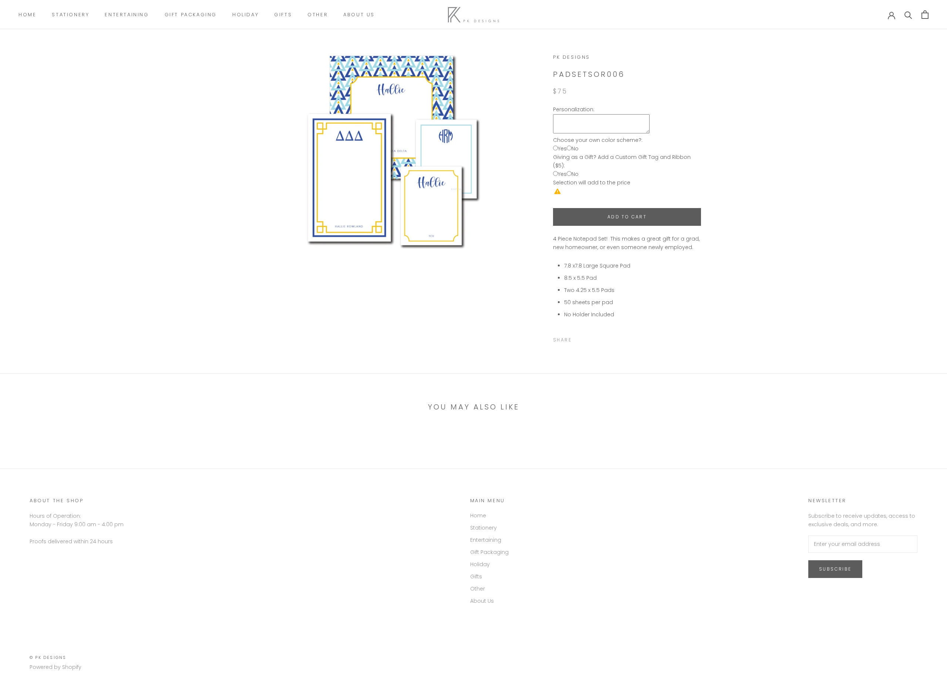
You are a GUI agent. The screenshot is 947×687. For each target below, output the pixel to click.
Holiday (245, 14)
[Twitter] (588, 338)
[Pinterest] (598, 338)
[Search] (908, 14)
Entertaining (127, 14)
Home (27, 14)
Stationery (70, 14)
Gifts (283, 14)
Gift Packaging (191, 14)
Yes (562, 148)
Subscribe (835, 569)
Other (317, 14)
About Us (359, 14)
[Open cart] (925, 14)
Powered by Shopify (55, 667)
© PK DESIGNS (48, 657)
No (575, 148)
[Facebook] (578, 338)
